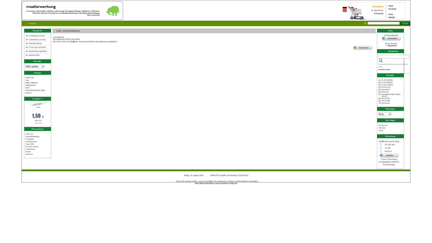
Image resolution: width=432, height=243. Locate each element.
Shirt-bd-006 (385, 101)
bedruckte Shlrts (34, 55)
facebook (28, 93)
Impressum (29, 154)
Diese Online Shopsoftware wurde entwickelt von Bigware (216, 183)
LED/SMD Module (35, 43)
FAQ (27, 80)
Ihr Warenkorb (378, 6)
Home (391, 6)
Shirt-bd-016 (385, 89)
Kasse (391, 14)
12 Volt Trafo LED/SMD (37, 47)
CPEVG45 (385, 92)
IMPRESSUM (30, 85)
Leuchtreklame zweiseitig (37, 39)
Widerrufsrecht (30, 149)
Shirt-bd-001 (385, 98)
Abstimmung (391, 159)
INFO (27, 88)
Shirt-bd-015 (385, 103)
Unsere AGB (29, 144)
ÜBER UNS (29, 78)
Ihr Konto (392, 9)
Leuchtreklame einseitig (37, 36)
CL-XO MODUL (387, 80)
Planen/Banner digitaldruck (38, 51)
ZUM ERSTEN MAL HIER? (35, 90)
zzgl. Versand (38, 123)
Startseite (32, 23)
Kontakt (392, 17)
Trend (384, 159)
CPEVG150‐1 (386, 87)
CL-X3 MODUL (387, 82)
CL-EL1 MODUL (387, 85)
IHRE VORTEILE (31, 83)
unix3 (38, 107)
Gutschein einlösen (31, 146)
